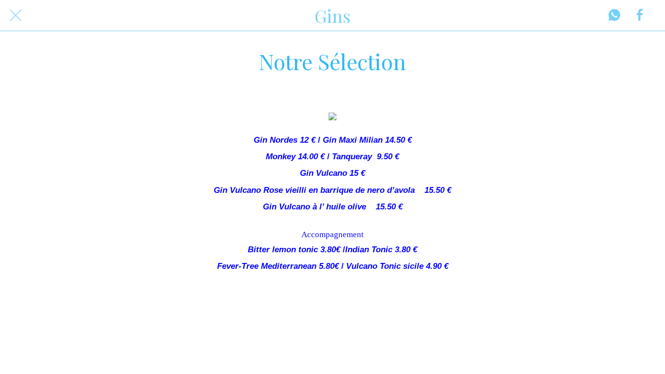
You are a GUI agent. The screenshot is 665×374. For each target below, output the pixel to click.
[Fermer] (15, 15)
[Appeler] (614, 15)
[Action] (639, 15)
